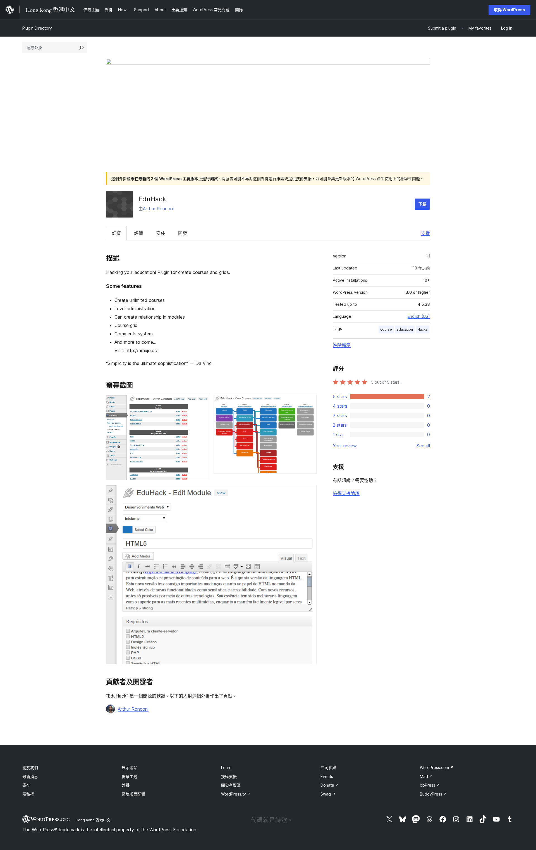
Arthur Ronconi (158, 208)
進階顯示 (342, 345)
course (386, 329)
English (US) (419, 316)
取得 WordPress (509, 9)
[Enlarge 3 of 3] (309, 492)
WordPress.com (437, 767)
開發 (182, 233)
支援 (425, 233)
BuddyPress (433, 794)
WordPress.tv (236, 794)
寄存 (26, 785)
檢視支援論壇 (346, 493)
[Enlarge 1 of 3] (201, 402)
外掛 (126, 785)
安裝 (160, 233)
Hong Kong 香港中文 (93, 820)
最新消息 (30, 776)
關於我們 (30, 767)
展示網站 (129, 767)
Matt (426, 776)
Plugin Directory (37, 28)
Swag (328, 794)
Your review (345, 445)
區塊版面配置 (133, 794)
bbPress (430, 785)
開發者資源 (231, 785)
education (404, 329)
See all (423, 445)
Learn (226, 767)
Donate (329, 785)
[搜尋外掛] (81, 47)
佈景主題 (129, 776)
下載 (422, 204)
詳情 (116, 233)
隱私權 (28, 794)
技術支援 (229, 776)
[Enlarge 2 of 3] (309, 402)
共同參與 (328, 767)
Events (326, 776)
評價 (138, 233)
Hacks (422, 329)
